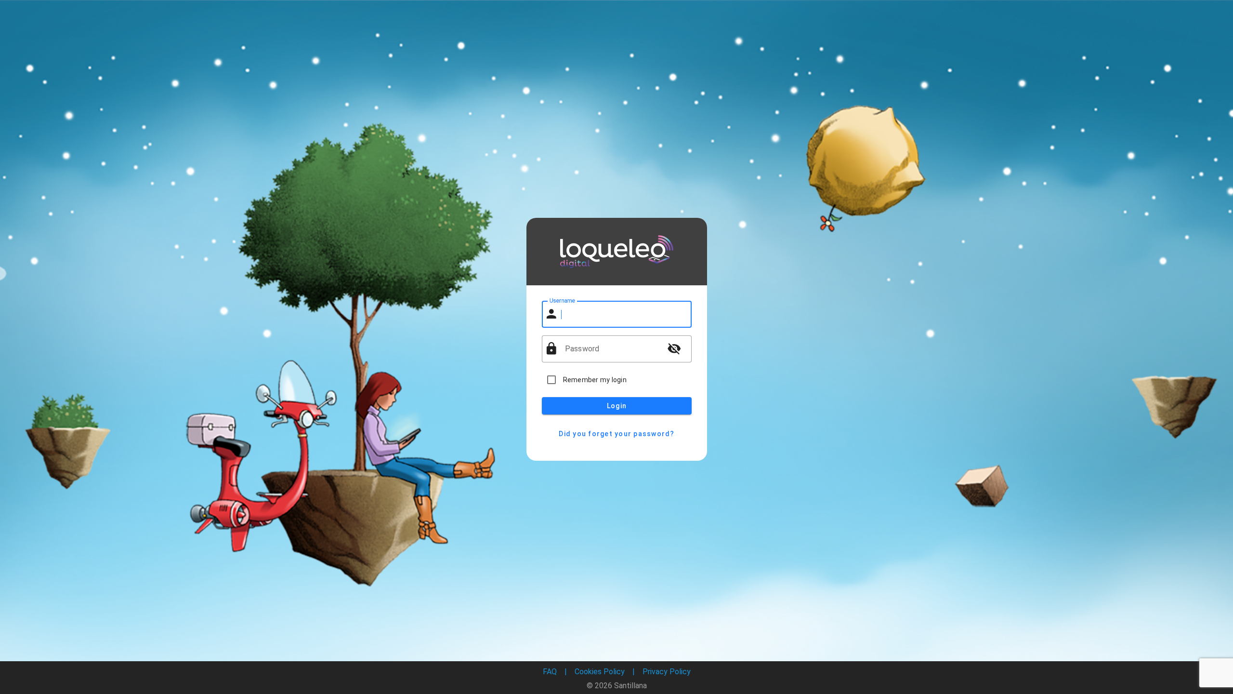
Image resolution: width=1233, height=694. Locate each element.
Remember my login (595, 380)
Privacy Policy (667, 671)
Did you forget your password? (616, 434)
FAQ (550, 671)
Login (616, 406)
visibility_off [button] (674, 348)
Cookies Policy (600, 671)
